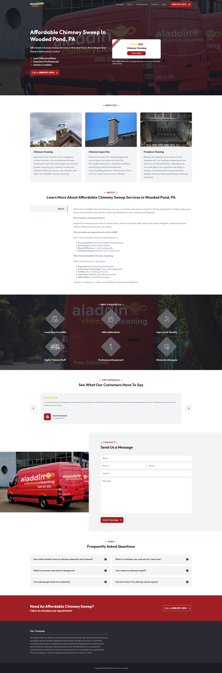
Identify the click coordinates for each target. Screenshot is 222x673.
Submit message (110, 520)
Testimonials (142, 4)
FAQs (164, 4)
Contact (154, 4)
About (130, 4)
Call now (136, 53)
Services (120, 4)
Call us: (43, 72)
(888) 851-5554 (179, 4)
